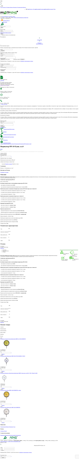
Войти (2, 33)
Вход (55, 9)
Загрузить (2, 80)
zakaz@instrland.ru (5, 16)
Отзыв (1, 125)
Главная (1, 143)
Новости (11, 7)
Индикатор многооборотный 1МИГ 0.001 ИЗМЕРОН (10, 407)
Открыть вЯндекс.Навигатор (39, 43)
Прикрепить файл (16, 59)
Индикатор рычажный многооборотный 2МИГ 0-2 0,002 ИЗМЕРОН (13, 338)
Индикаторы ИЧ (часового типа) (25, 143)
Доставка (2, 431)
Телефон (2, 54)
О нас (1, 7)
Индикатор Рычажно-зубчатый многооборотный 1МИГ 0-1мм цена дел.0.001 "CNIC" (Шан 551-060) (18, 373)
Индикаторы (16, 143)
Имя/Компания (3, 67)
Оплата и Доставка (6, 7)
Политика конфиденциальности (15, 435)
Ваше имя (2, 121)
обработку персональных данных (27, 61)
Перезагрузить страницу (4, 85)
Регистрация (50, 9)
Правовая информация (4, 435)
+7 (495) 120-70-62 (10, 441)
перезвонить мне (17, 441)
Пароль (1, 31)
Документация (20, 7)
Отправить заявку (12, 16)
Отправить (22, 59)
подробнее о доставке (4, 172)
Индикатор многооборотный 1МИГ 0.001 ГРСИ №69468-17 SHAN (12, 356)
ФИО (1, 53)
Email (1, 30)
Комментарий (2, 58)
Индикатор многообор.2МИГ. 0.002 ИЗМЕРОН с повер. (10, 390)
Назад (1, 149)
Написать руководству (24, 17)
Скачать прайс (4, 22)
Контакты (15, 7)
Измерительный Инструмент (9, 143)
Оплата (5, 431)
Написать (2, 248)
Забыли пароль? (8, 32)
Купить (3, 457)
